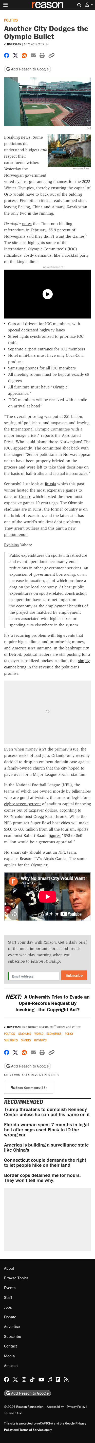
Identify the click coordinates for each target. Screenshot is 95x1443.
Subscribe (74, 975)
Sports (26, 1040)
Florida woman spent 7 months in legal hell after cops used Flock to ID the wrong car (46, 1129)
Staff (8, 1297)
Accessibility (55, 1406)
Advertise (12, 1326)
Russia (50, 483)
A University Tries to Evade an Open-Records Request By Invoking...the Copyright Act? (47, 1003)
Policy (69, 1033)
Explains (11, 544)
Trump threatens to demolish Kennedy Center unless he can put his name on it (47, 1111)
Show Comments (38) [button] (31, 1087)
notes (27, 223)
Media (9, 1355)
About (9, 1268)
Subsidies (11, 1040)
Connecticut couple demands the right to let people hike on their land (45, 1162)
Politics (11, 20)
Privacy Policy (76, 1406)
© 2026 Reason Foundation (24, 1406)
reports (47, 435)
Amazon (11, 1365)
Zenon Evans (12, 44)
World (38, 1033)
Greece (25, 496)
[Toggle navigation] (5, 5)
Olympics (40, 1040)
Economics (54, 1033)
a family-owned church (24, 768)
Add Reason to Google (29, 68)
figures (55, 835)
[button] (89, 5)
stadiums (24, 1033)
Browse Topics (16, 1278)
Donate (10, 1316)
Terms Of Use (13, 1413)
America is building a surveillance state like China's (46, 1147)
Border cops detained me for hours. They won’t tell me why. (42, 1177)
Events (9, 1287)
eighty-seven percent (22, 803)
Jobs (8, 1307)
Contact (10, 1346)
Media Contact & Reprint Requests (31, 1075)
